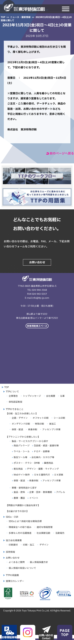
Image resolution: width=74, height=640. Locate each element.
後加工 (52, 424)
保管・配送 (17, 429)
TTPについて (12, 392)
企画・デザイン (20, 418)
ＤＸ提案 (58, 475)
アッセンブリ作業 (51, 429)
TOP (3, 17)
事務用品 (48, 463)
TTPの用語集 (12, 575)
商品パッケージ (22, 445)
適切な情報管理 (45, 527)
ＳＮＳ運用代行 (42, 475)
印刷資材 (13, 545)
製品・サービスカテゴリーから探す (30, 441)
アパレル (60, 492)
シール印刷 (59, 418)
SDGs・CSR (12, 517)
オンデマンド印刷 (21, 424)
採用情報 (10, 552)
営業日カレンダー (15, 581)
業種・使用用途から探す (24, 488)
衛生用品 (18, 469)
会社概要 (50, 396)
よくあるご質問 (17, 562)
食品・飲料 (19, 492)
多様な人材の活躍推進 (20, 533)
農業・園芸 (19, 498)
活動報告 (60, 533)
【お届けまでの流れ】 (17, 511)
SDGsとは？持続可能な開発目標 (25, 521)
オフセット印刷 (41, 418)
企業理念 (13, 396)
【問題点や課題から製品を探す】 (23, 505)
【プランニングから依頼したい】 (23, 437)
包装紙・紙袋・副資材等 (46, 445)
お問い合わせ (37, 262)
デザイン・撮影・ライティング (43, 469)
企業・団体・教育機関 (40, 492)
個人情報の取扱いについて (22, 568)
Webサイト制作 (22, 475)
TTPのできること (15, 409)
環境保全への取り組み (20, 527)
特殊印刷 (39, 424)
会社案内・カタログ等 (42, 457)
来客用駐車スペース (37, 326)
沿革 (62, 396)
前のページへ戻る (62, 153)
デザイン (44, 545)
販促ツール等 (20, 457)
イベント (33, 498)
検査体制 (32, 429)
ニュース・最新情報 (20, 17)
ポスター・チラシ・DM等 (27, 463)
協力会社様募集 (14, 540)
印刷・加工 (28, 545)
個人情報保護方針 (39, 562)
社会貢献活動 (43, 533)
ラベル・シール (22, 451)
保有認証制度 (15, 402)
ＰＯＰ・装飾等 (42, 451)
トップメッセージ (32, 396)
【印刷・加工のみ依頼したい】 (22, 413)
